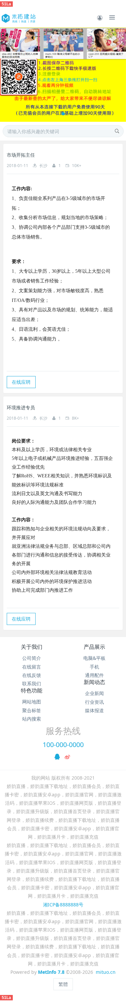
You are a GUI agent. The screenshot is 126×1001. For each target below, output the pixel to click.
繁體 (63, 984)
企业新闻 (94, 693)
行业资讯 (94, 702)
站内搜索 (31, 719)
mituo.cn (106, 972)
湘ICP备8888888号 (63, 904)
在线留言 (31, 667)
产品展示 (94, 646)
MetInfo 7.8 (51, 972)
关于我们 (31, 646)
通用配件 (94, 675)
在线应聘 (21, 382)
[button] (8, 75)
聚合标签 (31, 710)
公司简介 (31, 658)
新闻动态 (94, 682)
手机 (94, 667)
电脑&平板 (94, 658)
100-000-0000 (63, 744)
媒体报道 (94, 710)
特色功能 (31, 690)
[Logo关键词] (18, 17)
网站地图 (31, 701)
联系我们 (31, 683)
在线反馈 (31, 675)
